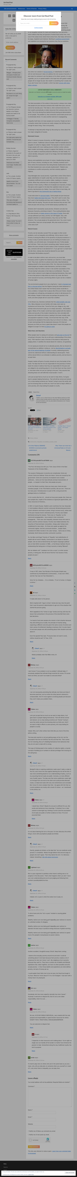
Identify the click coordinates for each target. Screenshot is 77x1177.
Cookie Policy (31, 1174)
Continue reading (38, 27)
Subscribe (54, 23)
